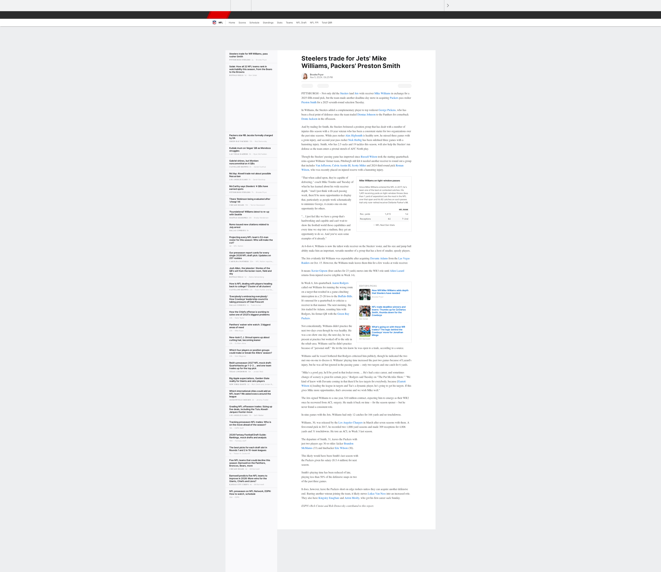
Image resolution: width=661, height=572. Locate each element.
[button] (440, 15)
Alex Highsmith (354, 135)
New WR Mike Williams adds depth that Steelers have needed (390, 291)
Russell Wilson (369, 156)
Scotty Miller (359, 165)
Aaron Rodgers (340, 283)
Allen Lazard (397, 270)
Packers (394, 97)
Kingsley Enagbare (328, 498)
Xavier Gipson (319, 270)
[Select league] (220, 5)
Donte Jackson (309, 118)
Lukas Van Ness (377, 493)
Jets (357, 93)
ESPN (219, 15)
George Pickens (387, 110)
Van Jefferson (323, 165)
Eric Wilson (341, 448)
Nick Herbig (355, 140)
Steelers (344, 93)
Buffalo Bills (345, 296)
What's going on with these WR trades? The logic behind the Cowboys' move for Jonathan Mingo (388, 330)
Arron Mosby (352, 498)
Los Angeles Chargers (350, 422)
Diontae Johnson (366, 114)
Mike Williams (382, 93)
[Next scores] (447, 5)
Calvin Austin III (341, 165)
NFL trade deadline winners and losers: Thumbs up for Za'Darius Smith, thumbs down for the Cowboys (389, 310)
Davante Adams (379, 258)
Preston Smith (309, 102)
